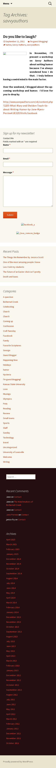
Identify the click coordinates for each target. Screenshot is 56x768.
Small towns (8, 418)
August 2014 (12, 578)
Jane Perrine (12, 514)
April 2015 (10, 539)
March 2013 (11, 660)
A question (8, 297)
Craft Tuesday (9, 331)
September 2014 (14, 573)
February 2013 (12, 665)
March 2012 (11, 718)
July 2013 (10, 641)
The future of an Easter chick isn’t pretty (22, 271)
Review (6, 413)
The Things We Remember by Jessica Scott (23, 257)
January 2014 (12, 612)
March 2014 (11, 602)
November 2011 (13, 738)
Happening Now (10, 360)
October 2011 (12, 743)
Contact (17, 496)
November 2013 (13, 622)
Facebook (7, 335)
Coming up (8, 321)
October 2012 (12, 685)
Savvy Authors (19, 44)
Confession (8, 326)
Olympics (7, 398)
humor (8, 44)
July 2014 (10, 583)
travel (6, 442)
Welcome (7, 457)
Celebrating (8, 306)
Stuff (5, 427)
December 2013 (13, 617)
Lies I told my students (13, 267)
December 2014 (13, 559)
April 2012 (10, 714)
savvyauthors (33, 44)
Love (5, 389)
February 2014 (12, 607)
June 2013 (11, 646)
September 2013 (14, 631)
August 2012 (12, 694)
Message (8, 172)
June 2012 (11, 704)
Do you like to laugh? (19, 37)
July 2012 (10, 699)
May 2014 (10, 592)
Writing (6, 461)
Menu (6, 3)
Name (6, 144)
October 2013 (12, 626)
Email (6, 158)
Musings (7, 394)
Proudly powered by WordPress (18, 761)
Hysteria (7, 374)
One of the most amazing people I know (21, 262)
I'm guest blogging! (39, 41)
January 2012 (12, 728)
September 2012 (14, 689)
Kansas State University (14, 384)
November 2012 (13, 680)
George (6, 350)
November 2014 (13, 563)
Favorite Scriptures (12, 345)
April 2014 (10, 597)
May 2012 (10, 709)
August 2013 (12, 636)
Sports (6, 423)
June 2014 (11, 588)
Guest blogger (10, 355)
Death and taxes (10, 276)
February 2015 (12, 549)
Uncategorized (10, 447)
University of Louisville (13, 452)
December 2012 (13, 675)
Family (6, 340)
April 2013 (10, 655)
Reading (7, 408)
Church (6, 311)
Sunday (6, 432)
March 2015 (11, 544)
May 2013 (10, 651)
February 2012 (12, 723)
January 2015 (12, 554)
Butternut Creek (10, 301)
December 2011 (13, 733)
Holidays (7, 364)
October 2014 (12, 568)
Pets (5, 403)
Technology (8, 437)
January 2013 (12, 670)
